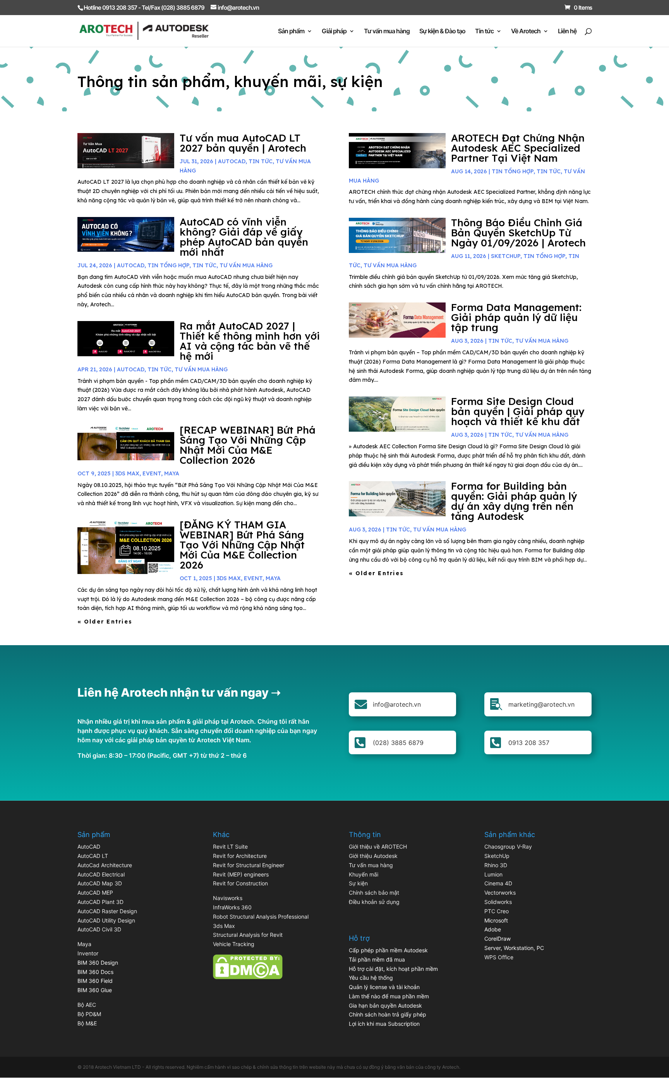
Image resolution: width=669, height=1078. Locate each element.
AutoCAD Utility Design (106, 920)
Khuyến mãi (363, 874)
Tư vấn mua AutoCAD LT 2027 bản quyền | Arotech (243, 143)
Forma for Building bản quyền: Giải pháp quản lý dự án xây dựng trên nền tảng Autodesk (514, 501)
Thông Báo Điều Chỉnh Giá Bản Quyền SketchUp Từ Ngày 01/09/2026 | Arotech (518, 232)
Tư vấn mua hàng (387, 31)
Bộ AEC (86, 1004)
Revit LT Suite (230, 846)
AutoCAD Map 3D (99, 883)
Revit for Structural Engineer (248, 865)
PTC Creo (496, 911)
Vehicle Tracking (233, 944)
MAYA (171, 473)
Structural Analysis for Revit (248, 934)
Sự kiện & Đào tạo (442, 31)
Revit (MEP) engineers (241, 874)
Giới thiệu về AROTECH (378, 846)
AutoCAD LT (92, 855)
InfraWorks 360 (232, 907)
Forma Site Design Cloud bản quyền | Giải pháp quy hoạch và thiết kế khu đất (517, 411)
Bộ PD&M (89, 1014)
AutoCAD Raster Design (107, 911)
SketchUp (505, 256)
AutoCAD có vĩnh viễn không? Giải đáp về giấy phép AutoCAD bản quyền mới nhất (244, 236)
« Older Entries (105, 621)
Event (151, 473)
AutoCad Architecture (104, 865)
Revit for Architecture (240, 855)
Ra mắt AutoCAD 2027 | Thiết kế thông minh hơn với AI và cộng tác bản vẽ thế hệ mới (250, 340)
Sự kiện (358, 883)
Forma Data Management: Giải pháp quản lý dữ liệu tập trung (516, 317)
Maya (84, 944)
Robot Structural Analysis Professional (261, 916)
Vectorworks (500, 892)
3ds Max (224, 926)
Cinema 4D (498, 883)
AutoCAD (231, 161)
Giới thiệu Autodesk (373, 855)
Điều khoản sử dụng (374, 902)
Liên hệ (567, 31)
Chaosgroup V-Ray (508, 846)
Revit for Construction (240, 883)
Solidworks (498, 902)
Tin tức (484, 31)
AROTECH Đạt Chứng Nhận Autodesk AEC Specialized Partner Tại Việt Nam (518, 148)
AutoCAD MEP (95, 892)
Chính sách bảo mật (374, 892)
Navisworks (227, 898)
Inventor (87, 953)
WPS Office (498, 957)
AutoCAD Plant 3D (100, 902)
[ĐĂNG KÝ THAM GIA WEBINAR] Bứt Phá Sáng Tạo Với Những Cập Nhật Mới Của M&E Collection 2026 (242, 544)
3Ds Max (127, 473)
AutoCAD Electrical (101, 874)
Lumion (493, 874)
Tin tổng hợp (168, 265)
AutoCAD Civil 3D (99, 929)
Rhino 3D (495, 865)
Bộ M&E (87, 1023)
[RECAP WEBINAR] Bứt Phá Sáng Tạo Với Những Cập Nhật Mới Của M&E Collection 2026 (248, 445)
